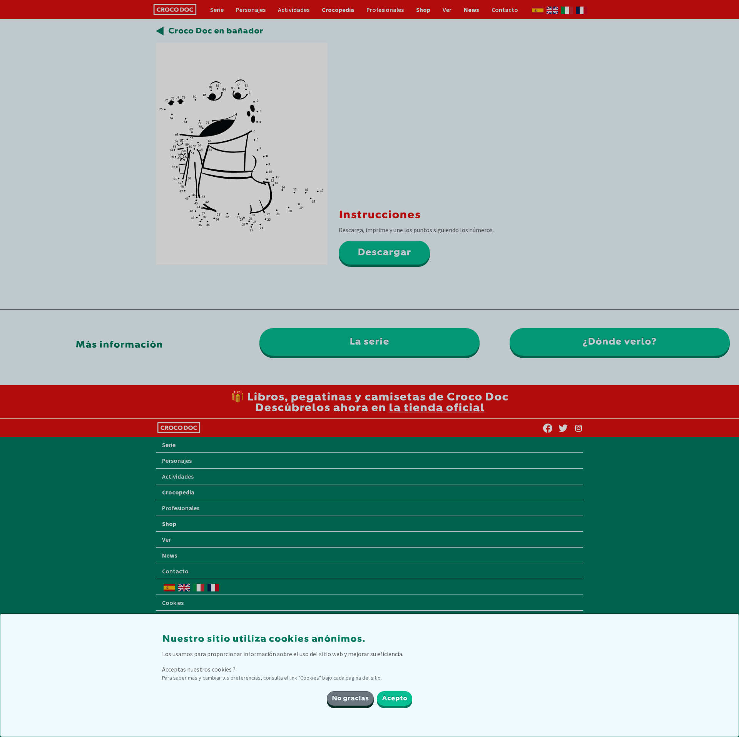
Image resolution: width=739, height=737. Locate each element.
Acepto (394, 698)
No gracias (350, 698)
